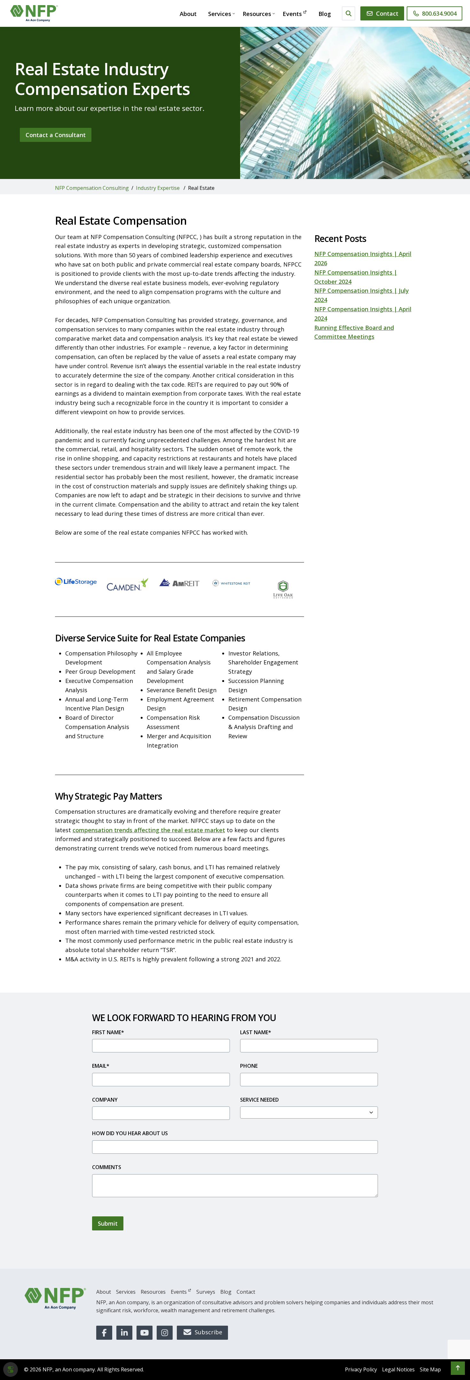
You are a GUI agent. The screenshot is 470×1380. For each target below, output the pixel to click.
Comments (106, 1167)
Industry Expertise (158, 187)
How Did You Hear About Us (130, 1133)
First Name (108, 1032)
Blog (324, 14)
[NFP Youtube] (145, 1333)
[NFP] (55, 1298)
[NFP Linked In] (124, 1333)
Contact (387, 13)
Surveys (205, 1291)
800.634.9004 (439, 13)
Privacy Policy (361, 1369)
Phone (249, 1065)
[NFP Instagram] (165, 1333)
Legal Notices (398, 1369)
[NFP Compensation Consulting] (34, 13)
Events (292, 14)
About (188, 14)
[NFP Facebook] (104, 1333)
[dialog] (10, 1369)
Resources (257, 14)
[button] (458, 1368)
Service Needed (259, 1099)
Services (219, 14)
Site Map (430, 1369)
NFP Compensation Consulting (92, 187)
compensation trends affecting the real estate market (149, 830)
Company (105, 1099)
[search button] (349, 13)
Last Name (255, 1032)
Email (100, 1065)
